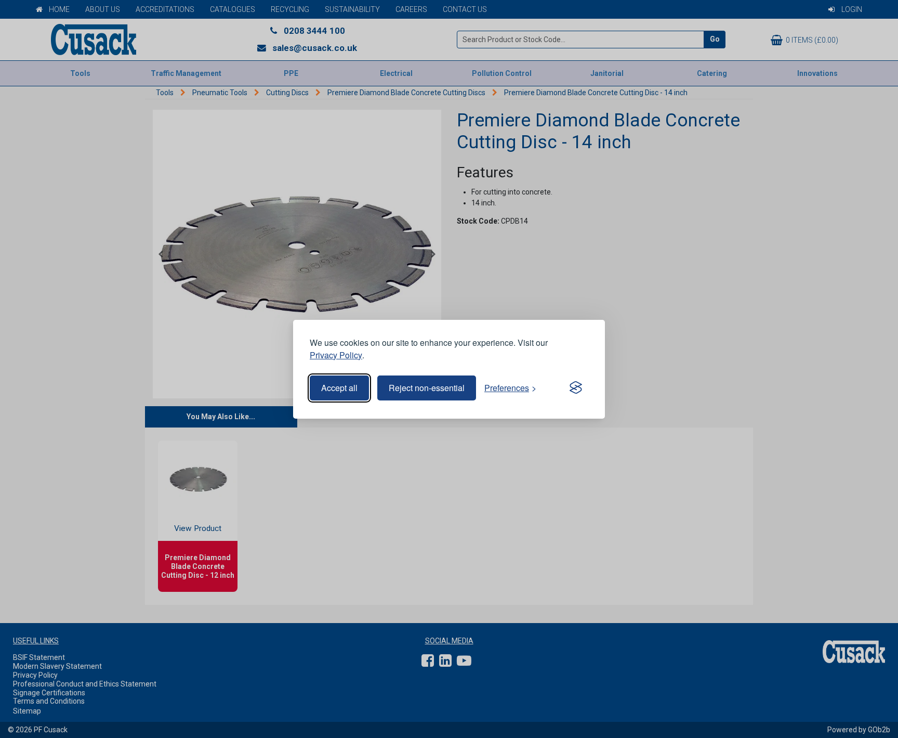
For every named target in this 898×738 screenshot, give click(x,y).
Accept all (339, 388)
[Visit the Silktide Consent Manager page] (575, 388)
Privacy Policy (336, 355)
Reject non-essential (427, 388)
